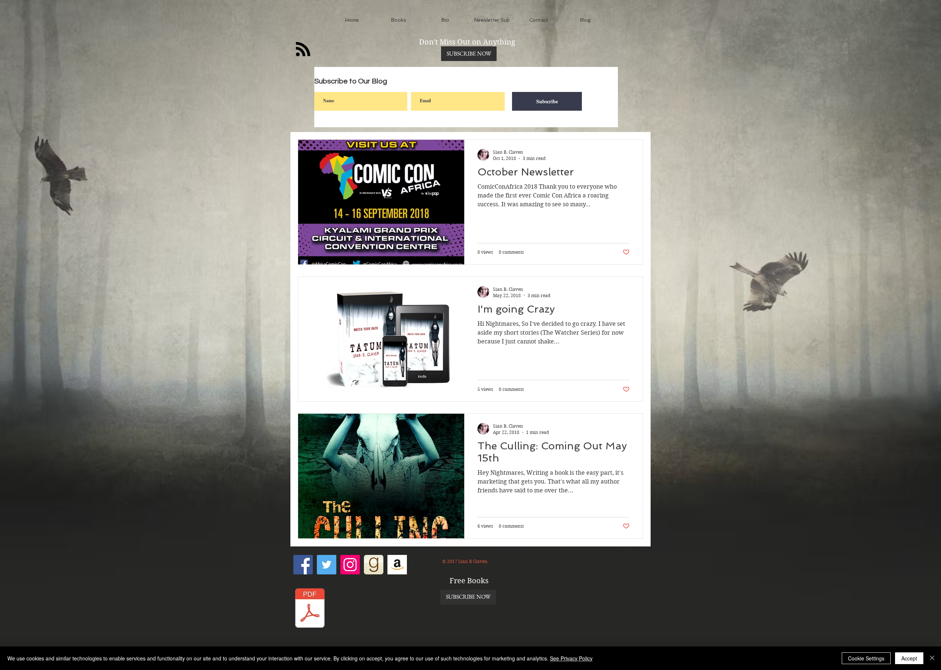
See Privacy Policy (571, 658)
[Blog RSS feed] (303, 49)
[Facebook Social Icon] (303, 564)
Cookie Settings (866, 658)
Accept (909, 658)
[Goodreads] (373, 564)
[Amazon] (397, 564)
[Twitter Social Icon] (326, 564)
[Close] (932, 658)
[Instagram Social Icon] (350, 564)
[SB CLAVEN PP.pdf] (309, 609)
